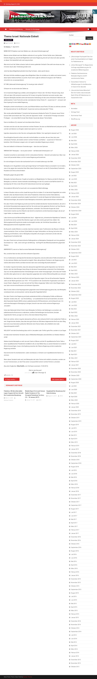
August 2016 (75, 551)
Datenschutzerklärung (16, 29)
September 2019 (76, 421)
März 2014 (74, 649)
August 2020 (75, 382)
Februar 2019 (75, 445)
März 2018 (74, 484)
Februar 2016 (75, 572)
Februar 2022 (75, 319)
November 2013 (76, 663)
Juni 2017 (74, 516)
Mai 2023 (74, 267)
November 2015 (76, 582)
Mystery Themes (27, 677)
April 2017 (74, 523)
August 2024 (75, 214)
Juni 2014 (74, 638)
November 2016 (76, 540)
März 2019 (74, 442)
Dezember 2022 (76, 284)
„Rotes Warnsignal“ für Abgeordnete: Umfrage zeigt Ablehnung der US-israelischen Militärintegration (82, 67)
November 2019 (76, 414)
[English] (73, 44)
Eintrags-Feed (75, 112)
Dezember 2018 (76, 452)
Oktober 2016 (75, 544)
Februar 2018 (75, 487)
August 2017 (75, 509)
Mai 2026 (74, 140)
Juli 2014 (74, 635)
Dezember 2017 (76, 495)
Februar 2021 (75, 361)
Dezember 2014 (76, 621)
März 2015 (74, 610)
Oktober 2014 (75, 628)
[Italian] (80, 44)
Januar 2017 (75, 533)
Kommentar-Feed (76, 115)
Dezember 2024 (76, 200)
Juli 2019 (74, 428)
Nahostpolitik (8, 40)
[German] (77, 44)
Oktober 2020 (75, 375)
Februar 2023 (75, 277)
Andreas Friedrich (8, 400)
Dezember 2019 (76, 410)
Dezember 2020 (76, 368)
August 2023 (75, 256)
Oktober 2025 (75, 165)
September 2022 (76, 295)
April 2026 (74, 144)
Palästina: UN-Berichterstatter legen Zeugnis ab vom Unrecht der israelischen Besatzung (13, 393)
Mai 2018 (74, 477)
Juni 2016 (74, 558)
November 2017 (76, 498)
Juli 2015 (74, 596)
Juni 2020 (74, 389)
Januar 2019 (75, 449)
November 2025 (76, 161)
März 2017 (74, 526)
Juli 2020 (74, 386)
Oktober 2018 (75, 459)
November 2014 (76, 624)
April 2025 (74, 186)
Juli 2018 (74, 470)
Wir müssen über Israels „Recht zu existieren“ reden (59, 379)
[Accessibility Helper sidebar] (94, 11)
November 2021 (76, 330)
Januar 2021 (75, 365)
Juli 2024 (74, 217)
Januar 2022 (75, 323)
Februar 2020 (75, 403)
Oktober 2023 (75, 249)
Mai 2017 (74, 519)
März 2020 (74, 400)
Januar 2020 (75, 407)
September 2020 (76, 379)
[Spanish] (90, 44)
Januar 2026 (75, 154)
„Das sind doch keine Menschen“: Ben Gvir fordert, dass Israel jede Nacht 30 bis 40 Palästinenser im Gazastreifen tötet (81, 94)
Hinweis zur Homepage (33, 29)
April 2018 (74, 480)
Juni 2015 (74, 600)
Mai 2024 (74, 224)
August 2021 (75, 340)
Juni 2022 (74, 305)
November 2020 (76, 372)
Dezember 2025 (76, 158)
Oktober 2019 (75, 417)
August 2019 (75, 424)
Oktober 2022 (75, 291)
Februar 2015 (75, 614)
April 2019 (74, 438)
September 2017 (76, 505)
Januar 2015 (75, 617)
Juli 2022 (74, 302)
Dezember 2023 (76, 242)
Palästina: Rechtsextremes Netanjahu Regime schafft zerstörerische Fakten (79, 76)
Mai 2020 (74, 393)
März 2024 (74, 231)
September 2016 (76, 547)
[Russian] (87, 44)
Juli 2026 (74, 133)
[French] (75, 44)
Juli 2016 (74, 554)
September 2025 (76, 168)
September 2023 (76, 253)
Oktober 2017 (75, 502)
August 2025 (75, 172)
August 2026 (75, 130)
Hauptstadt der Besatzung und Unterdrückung (55, 392)
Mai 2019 (74, 435)
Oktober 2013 (75, 666)
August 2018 (75, 466)
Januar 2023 (75, 281)
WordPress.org (75, 119)
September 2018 (76, 463)
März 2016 (74, 568)
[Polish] (82, 44)
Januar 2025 (75, 196)
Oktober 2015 (75, 586)
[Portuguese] (85, 44)
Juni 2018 (74, 474)
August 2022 (75, 298)
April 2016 (74, 565)
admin (18, 43)
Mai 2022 (74, 309)
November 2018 (76, 456)
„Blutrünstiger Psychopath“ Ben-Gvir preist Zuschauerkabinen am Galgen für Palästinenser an (82, 59)
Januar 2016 (75, 575)
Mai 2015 (74, 603)
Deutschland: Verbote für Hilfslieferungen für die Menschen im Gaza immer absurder (81, 84)
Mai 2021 (74, 351)
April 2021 (74, 354)
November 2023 (76, 246)
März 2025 (74, 189)
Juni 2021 (74, 347)
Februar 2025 (75, 193)
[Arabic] (70, 44)
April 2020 (74, 396)
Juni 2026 (74, 137)
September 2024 (76, 210)
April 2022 (74, 312)
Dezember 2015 (76, 579)
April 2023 (74, 270)
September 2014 (76, 631)
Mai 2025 (74, 182)
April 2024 (74, 228)
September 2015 (76, 589)
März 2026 (74, 147)
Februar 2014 (75, 652)
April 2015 (74, 607)
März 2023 (74, 274)
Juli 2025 (74, 175)
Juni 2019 (74, 431)
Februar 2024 (75, 235)
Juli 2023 (74, 260)
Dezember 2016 (76, 537)
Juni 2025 (74, 179)
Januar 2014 (75, 656)
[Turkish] (70, 46)
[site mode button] (89, 29)
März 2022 (74, 316)
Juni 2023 (74, 263)
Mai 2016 (74, 561)
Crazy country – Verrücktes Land (13, 379)
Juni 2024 (74, 221)
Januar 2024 (75, 238)
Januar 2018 (75, 491)
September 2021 (76, 337)
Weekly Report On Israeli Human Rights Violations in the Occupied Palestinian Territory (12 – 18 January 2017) (35, 394)
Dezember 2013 (76, 659)
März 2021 (74, 358)
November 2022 (76, 288)
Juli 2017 (74, 512)
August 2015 (75, 593)
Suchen (71, 35)
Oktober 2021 (75, 333)
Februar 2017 (75, 530)
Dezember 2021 (76, 326)
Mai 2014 (74, 642)
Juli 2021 (74, 344)
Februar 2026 (75, 151)
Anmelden (74, 108)
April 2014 (74, 645)
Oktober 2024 (75, 207)
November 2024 (76, 203)
